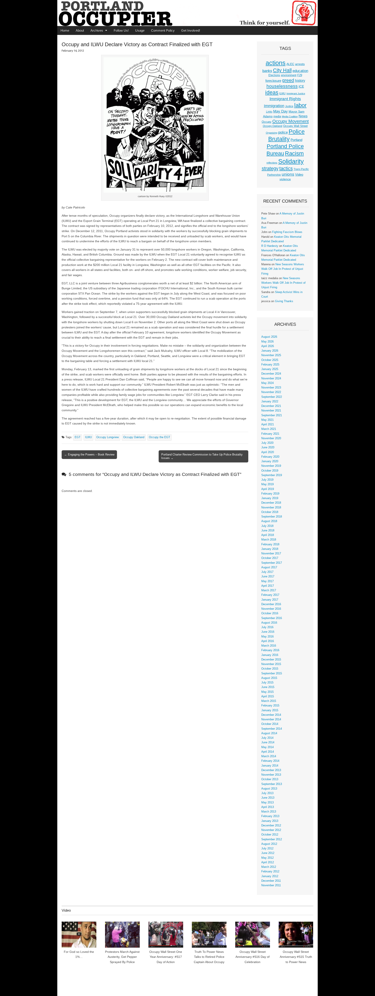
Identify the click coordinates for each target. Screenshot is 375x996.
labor (300, 105)
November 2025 (271, 355)
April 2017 (267, 585)
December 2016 (271, 604)
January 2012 (269, 876)
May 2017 (267, 581)
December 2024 (271, 373)
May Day (280, 111)
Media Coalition (290, 116)
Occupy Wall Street (295, 126)
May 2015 (267, 691)
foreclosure (273, 80)
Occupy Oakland (133, 437)
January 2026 (269, 350)
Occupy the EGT (159, 437)
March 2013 (268, 811)
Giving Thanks (284, 301)
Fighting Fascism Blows (287, 232)
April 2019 (267, 489)
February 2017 (270, 594)
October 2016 (269, 613)
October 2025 (269, 360)
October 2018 (269, 512)
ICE (301, 86)
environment (288, 75)
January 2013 (269, 820)
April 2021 (267, 424)
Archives (96, 30)
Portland (296, 140)
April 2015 (267, 696)
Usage (140, 30)
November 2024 (271, 378)
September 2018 (271, 516)
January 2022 (269, 401)
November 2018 (271, 507)
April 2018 (267, 535)
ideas (271, 92)
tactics (286, 168)
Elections (274, 75)
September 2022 (271, 396)
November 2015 (271, 664)
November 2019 (271, 465)
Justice (289, 106)
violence (285, 179)
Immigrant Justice (295, 93)
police (283, 132)
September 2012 (271, 839)
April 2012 (267, 862)
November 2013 (271, 774)
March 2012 (268, 866)
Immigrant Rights (285, 99)
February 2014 (270, 760)
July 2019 (267, 479)
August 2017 (269, 567)
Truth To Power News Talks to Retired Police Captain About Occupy (209, 957)
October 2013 (269, 779)
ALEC (290, 64)
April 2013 (267, 807)
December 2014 (271, 714)
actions (276, 62)
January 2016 (269, 655)
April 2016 (267, 641)
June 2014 (267, 742)
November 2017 (271, 553)
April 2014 (267, 751)
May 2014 (267, 747)
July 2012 (267, 848)
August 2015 (269, 678)
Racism (294, 153)
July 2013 (267, 793)
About (80, 30)
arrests (300, 64)
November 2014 (271, 719)
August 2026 (269, 336)
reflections (271, 162)
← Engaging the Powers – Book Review (89, 454)
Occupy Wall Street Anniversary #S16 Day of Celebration (252, 957)
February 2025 (270, 364)
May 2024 (267, 383)
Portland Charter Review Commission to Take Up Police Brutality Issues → (202, 456)
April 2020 (267, 452)
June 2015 (267, 687)
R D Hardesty (269, 245)
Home (65, 30)
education (300, 71)
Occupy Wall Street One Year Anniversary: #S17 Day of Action (165, 957)
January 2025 (269, 369)
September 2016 (271, 618)
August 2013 (269, 788)
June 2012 (267, 853)
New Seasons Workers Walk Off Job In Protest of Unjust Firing (282, 269)
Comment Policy (163, 30)
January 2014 (269, 765)
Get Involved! (190, 30)
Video (299, 174)
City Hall (282, 70)
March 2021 (268, 429)
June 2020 (267, 447)
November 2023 (271, 387)
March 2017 (268, 590)
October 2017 (269, 558)
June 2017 (267, 576)
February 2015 (270, 705)
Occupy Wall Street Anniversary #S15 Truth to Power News (296, 957)
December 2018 (271, 502)
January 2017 (269, 599)
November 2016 (271, 608)
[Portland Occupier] (187, 13)
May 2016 (267, 636)
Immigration (274, 106)
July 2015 (267, 682)
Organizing (271, 132)
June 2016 (267, 631)
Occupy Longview (107, 437)
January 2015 (269, 710)
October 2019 (269, 470)
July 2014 (267, 737)
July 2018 (267, 525)
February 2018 (270, 544)
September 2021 (271, 415)
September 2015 (271, 673)
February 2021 (270, 433)
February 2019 (270, 493)
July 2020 (267, 442)
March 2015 (268, 701)
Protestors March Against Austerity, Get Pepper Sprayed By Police (122, 957)
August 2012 (269, 843)
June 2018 (267, 530)
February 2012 (270, 871)
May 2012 (267, 857)
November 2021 (271, 410)
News (303, 116)
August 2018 (269, 521)
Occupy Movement (290, 121)
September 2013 (271, 784)
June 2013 (267, 797)
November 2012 (271, 830)
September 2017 (271, 562)
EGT (78, 437)
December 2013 (271, 770)
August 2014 (269, 733)
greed (288, 80)
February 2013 (270, 816)
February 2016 (270, 650)
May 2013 (267, 802)
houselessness (282, 86)
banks (267, 71)
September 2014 (271, 728)
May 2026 (267, 341)
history (300, 80)
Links (269, 111)
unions (288, 174)
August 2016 (269, 622)
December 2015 (271, 659)
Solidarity (291, 161)
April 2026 (267, 346)
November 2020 (271, 438)
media (277, 116)
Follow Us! (121, 30)
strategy (270, 168)
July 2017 (267, 571)
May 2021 (267, 419)
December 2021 (271, 406)
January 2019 (269, 498)
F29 (299, 75)
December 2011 (271, 880)
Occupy (266, 121)
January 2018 (269, 548)
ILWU (88, 437)
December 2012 (271, 825)
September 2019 (271, 475)
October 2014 (269, 724)
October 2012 (269, 834)
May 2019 (267, 484)
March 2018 (268, 539)
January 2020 (269, 461)
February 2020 (270, 456)
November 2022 (271, 392)
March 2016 (268, 645)
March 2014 (268, 756)
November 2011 (271, 885)
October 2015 (269, 668)
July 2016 (267, 627)
